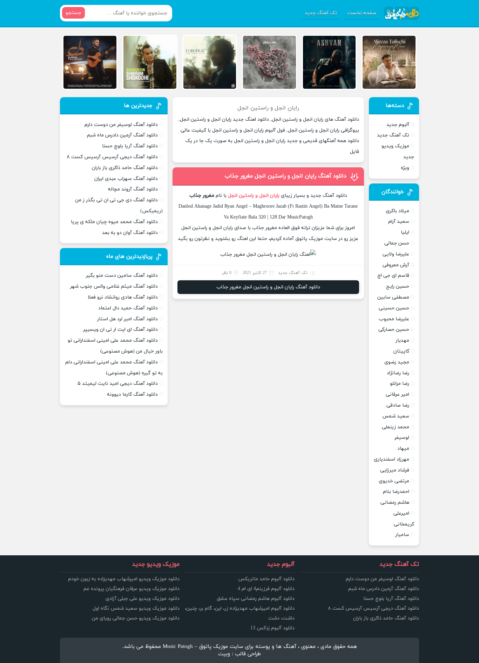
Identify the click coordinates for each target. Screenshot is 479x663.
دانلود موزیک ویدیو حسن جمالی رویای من (136, 618)
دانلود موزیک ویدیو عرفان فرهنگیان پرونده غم (131, 588)
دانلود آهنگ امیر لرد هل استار (127, 319)
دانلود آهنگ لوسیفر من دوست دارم (121, 124)
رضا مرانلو (399, 383)
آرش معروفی (396, 265)
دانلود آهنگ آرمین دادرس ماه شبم (122, 135)
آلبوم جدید (397, 124)
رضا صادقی (397, 405)
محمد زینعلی (395, 427)
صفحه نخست (362, 13)
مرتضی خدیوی (394, 481)
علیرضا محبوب (394, 319)
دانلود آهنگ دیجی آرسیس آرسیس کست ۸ (112, 157)
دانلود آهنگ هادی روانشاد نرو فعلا (123, 297)
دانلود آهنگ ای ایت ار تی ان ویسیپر (120, 329)
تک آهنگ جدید (321, 13)
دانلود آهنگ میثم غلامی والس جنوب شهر (114, 286)
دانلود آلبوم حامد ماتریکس (266, 579)
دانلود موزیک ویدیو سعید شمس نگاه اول (136, 608)
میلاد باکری (397, 211)
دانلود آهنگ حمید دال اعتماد (128, 308)
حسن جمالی (396, 243)
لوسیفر (401, 437)
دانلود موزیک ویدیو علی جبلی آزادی (143, 598)
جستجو (73, 12)
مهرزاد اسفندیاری (391, 459)
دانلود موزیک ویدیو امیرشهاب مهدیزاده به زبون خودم (124, 579)
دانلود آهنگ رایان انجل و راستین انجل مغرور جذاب (285, 176)
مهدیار (402, 340)
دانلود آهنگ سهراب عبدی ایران (126, 178)
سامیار (402, 534)
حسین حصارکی (393, 329)
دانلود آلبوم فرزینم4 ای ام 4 (266, 588)
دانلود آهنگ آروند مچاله (133, 189)
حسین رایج (397, 286)
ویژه (405, 168)
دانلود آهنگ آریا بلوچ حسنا (130, 146)
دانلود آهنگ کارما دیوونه (132, 394)
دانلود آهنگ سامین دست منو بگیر (122, 275)
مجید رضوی (396, 362)
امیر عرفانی (397, 394)
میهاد (403, 448)
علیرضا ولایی (396, 254)
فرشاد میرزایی (394, 470)
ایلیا (405, 232)
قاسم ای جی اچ (393, 275)
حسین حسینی (394, 308)
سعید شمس (395, 416)
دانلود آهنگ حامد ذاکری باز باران (125, 168)
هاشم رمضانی (394, 502)
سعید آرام (398, 221)
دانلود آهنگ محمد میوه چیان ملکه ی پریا (114, 222)
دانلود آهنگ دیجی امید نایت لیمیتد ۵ (117, 383)
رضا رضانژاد (398, 373)
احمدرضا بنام (396, 491)
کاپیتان (401, 351)
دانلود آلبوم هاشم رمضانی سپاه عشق (256, 598)
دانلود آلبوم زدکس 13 (272, 628)
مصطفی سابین (393, 297)
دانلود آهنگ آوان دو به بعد (130, 232)
